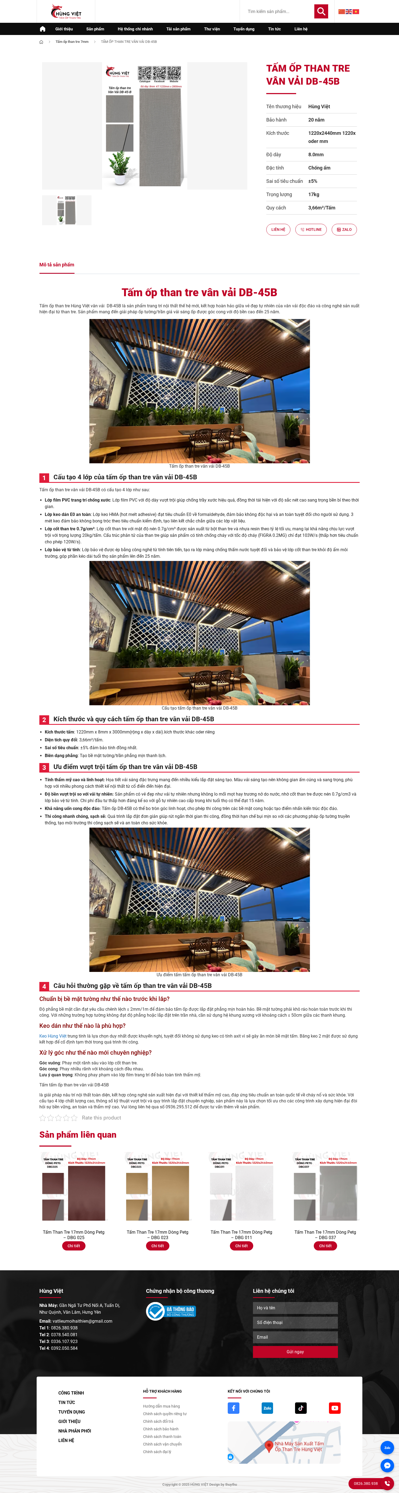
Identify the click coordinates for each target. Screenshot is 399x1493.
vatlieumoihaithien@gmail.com (82, 1321)
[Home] (41, 41)
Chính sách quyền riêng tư (165, 1414)
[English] (349, 11)
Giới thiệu (64, 29)
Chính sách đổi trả (158, 1421)
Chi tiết (74, 1246)
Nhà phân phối (74, 1431)
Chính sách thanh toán (162, 1436)
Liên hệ (301, 29)
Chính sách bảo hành (161, 1429)
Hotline (314, 229)
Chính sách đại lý (157, 1452)
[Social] (233, 1408)
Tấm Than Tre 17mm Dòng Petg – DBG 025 (73, 1235)
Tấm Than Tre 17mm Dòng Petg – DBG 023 (157, 1235)
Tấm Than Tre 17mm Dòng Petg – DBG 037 (325, 1235)
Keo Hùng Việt (53, 1036)
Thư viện (212, 29)
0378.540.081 (64, 1334)
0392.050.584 (64, 1348)
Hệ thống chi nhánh (135, 29)
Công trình (71, 1393)
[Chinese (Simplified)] (342, 11)
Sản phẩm (95, 29)
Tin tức (274, 29)
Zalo (347, 229)
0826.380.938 (64, 1328)
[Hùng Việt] (66, 11)
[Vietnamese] (356, 11)
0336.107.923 (64, 1341)
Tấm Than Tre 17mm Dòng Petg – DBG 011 (241, 1235)
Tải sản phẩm (178, 29)
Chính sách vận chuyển (162, 1444)
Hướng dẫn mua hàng (161, 1406)
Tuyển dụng (244, 29)
